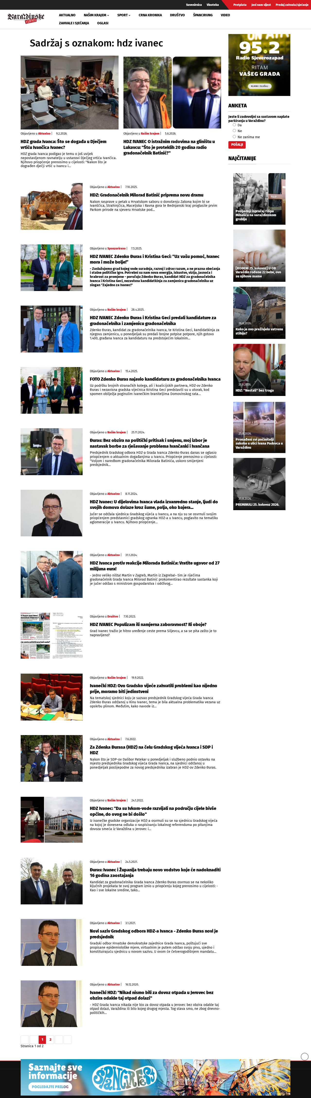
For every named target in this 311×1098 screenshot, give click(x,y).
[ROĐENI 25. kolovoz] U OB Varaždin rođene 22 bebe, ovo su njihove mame (258, 272)
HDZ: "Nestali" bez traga (255, 391)
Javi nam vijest (261, 5)
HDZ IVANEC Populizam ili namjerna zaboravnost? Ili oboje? (148, 624)
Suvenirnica (194, 5)
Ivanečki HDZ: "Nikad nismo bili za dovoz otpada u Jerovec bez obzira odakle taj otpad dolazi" (152, 995)
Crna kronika (150, 15)
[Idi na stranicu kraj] (68, 1040)
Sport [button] (122, 15)
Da (239, 125)
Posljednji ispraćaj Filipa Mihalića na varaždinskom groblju (256, 215)
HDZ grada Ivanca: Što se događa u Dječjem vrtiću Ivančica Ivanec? (63, 144)
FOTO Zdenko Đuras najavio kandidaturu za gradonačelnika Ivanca (155, 379)
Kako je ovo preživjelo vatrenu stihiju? (259, 331)
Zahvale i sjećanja (74, 23)
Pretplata (240, 5)
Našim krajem (150, 133)
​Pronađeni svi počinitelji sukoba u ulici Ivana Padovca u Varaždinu (259, 444)
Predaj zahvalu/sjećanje (292, 5)
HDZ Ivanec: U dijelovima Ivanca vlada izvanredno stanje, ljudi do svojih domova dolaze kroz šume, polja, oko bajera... (154, 504)
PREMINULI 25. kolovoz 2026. (257, 505)
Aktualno (67, 15)
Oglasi (102, 23)
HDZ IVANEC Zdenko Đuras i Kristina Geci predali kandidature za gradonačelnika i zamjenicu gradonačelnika (153, 320)
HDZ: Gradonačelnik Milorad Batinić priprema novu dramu (146, 195)
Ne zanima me (248, 137)
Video (225, 15)
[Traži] (256, 19)
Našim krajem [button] (95, 15)
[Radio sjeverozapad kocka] (259, 65)
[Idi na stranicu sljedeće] (59, 1040)
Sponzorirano (116, 248)
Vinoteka (213, 5)
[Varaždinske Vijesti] (26, 17)
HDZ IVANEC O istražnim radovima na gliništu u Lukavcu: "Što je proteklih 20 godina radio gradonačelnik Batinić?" (169, 147)
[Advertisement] (259, 595)
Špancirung (203, 15)
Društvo (177, 15)
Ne (239, 131)
